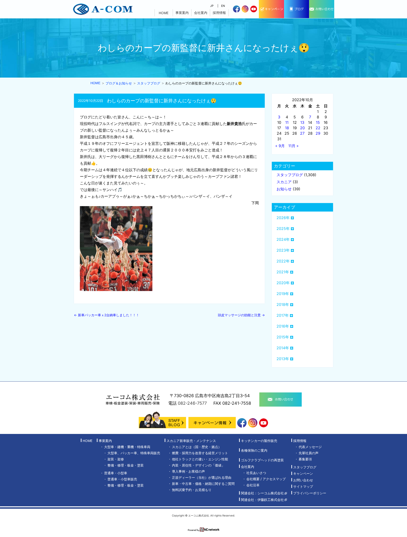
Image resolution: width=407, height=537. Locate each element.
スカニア (284, 181)
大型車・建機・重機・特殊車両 (127, 447)
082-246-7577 (192, 403)
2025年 (283, 228)
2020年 (283, 282)
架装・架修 (115, 459)
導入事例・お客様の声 (188, 471)
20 (302, 127)
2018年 (283, 304)
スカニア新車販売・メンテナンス (191, 441)
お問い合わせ (303, 480)
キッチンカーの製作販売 (259, 441)
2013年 (283, 358)
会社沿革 (253, 485)
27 (302, 133)
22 (318, 127)
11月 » (293, 145)
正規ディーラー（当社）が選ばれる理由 (201, 477)
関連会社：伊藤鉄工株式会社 (262, 500)
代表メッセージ (310, 447)
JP (212, 6)
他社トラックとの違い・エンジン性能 (200, 459)
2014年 (283, 348)
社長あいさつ (256, 473)
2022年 (283, 261)
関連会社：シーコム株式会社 (262, 493)
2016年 (283, 326)
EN (223, 6)
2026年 (283, 217)
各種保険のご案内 (254, 450)
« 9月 (280, 145)
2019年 (283, 293)
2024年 (283, 239)
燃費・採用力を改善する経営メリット (200, 453)
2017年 (283, 315)
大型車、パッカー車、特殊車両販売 (133, 453)
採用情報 (219, 13)
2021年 (283, 272)
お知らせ (284, 189)
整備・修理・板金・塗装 (125, 465)
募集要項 (305, 459)
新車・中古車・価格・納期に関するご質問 (203, 484)
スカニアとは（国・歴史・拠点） (196, 447)
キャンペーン (303, 474)
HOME (163, 13)
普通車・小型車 (115, 473)
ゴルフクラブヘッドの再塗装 (262, 460)
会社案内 (200, 13)
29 (318, 133)
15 (318, 122)
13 (302, 122)
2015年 (283, 337)
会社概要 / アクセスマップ (266, 479)
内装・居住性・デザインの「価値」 (198, 465)
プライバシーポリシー (309, 493)
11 (287, 122)
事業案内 (182, 13)
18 (287, 127)
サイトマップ (303, 487)
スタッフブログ (290, 174)
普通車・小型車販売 (122, 479)
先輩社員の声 (308, 453)
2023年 (283, 250)
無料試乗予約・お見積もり (192, 490)
